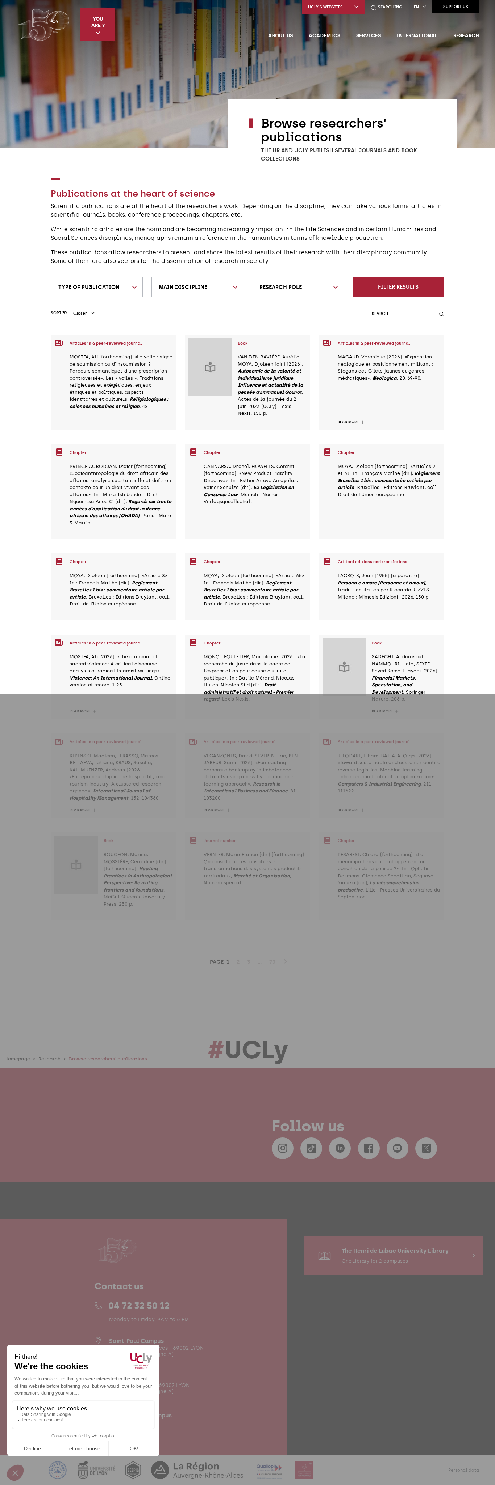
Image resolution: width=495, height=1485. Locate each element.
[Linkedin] (340, 1148)
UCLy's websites (325, 7)
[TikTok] (311, 1148)
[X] (426, 1148)
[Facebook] (369, 1148)
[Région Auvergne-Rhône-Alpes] (198, 1474)
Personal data (463, 1470)
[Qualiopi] (270, 1474)
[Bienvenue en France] (58, 1474)
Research (466, 35)
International (416, 35)
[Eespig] (134, 1474)
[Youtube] (397, 1148)
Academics (324, 35)
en (416, 7)
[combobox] (97, 287)
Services (368, 35)
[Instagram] (283, 1148)
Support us (455, 6)
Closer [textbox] (80, 313)
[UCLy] (43, 25)
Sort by (59, 313)
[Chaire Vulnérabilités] (304, 1474)
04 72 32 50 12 (139, 1305)
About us (280, 35)
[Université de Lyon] (96, 1474)
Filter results (398, 287)
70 (272, 962)
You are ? (98, 22)
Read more (348, 422)
